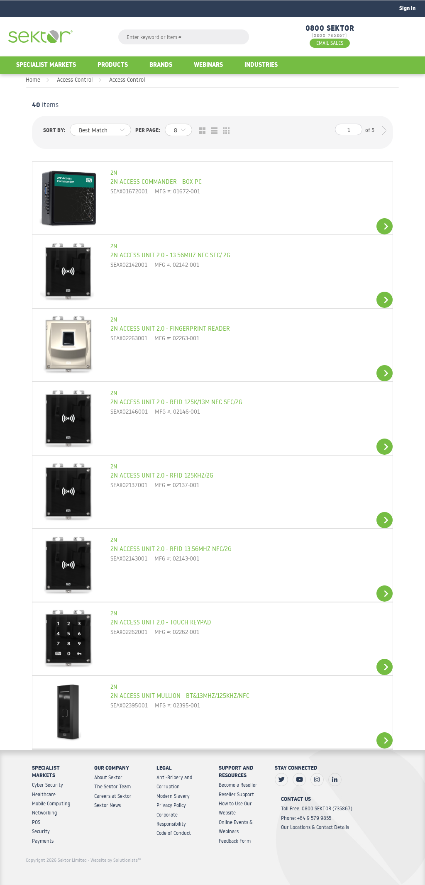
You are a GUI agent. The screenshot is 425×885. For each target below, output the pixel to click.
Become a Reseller (238, 785)
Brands (160, 65)
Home (33, 79)
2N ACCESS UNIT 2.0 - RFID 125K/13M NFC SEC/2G (176, 401)
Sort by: (54, 131)
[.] (281, 779)
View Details (384, 226)
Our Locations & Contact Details (315, 827)
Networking (44, 812)
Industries (261, 65)
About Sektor (108, 777)
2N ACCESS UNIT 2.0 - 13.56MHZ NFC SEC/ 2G (170, 255)
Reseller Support (236, 794)
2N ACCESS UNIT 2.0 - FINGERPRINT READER (170, 328)
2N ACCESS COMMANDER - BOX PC (156, 181)
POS (36, 822)
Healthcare (44, 794)
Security (41, 831)
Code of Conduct (173, 833)
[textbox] (183, 36)
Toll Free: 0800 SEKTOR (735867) (316, 808)
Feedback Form (235, 841)
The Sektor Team (112, 786)
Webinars (208, 65)
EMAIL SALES (329, 43)
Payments (43, 841)
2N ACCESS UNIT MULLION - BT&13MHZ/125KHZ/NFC (179, 695)
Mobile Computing (51, 803)
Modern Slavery (173, 796)
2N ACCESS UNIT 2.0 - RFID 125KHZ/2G (161, 475)
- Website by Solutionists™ (114, 860)
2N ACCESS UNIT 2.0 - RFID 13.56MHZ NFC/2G (171, 548)
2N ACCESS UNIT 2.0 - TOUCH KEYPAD (160, 622)
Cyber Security (47, 785)
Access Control (75, 79)
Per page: (147, 131)
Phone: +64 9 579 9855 (306, 818)
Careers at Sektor (113, 796)
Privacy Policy (171, 805)
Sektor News (107, 805)
